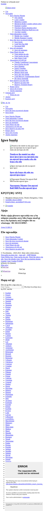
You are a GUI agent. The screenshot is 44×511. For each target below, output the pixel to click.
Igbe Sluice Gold (20, 58)
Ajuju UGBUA (6, 227)
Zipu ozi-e (4, 265)
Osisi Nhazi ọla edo (17, 52)
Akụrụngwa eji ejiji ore (18, 60)
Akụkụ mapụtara (16, 91)
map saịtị (22, 255)
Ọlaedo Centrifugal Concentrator (26, 62)
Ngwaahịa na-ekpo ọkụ (9, 255)
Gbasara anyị (10, 93)
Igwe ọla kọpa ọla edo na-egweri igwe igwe (22, 173)
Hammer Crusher (20, 26)
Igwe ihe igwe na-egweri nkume (21, 40)
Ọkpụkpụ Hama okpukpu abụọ (25, 28)
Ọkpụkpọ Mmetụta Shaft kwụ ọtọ (26, 30)
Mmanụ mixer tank (21, 72)
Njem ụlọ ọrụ (14, 95)
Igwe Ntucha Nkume (17, 16)
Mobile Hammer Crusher (23, 38)
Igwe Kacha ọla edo (21, 64)
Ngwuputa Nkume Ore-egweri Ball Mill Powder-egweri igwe (24, 186)
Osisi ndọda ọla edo (21, 54)
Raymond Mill (19, 46)
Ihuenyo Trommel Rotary (23, 85)
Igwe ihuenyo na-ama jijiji (19, 81)
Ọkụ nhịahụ (18, 18)
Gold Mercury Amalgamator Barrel (26, 76)
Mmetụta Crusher (20, 22)
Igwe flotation (19, 66)
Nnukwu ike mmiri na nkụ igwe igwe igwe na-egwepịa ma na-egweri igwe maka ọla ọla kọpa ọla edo (24, 158)
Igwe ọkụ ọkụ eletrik (21, 74)
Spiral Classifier (20, 68)
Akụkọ (7, 97)
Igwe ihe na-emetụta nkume (30, 259)
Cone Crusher (19, 20)
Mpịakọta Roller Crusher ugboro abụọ (28, 24)
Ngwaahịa (9, 14)
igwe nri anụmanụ (16, 48)
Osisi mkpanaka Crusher (18, 34)
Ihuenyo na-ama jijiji (21, 83)
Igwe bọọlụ (18, 42)
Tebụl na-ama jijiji (20, 70)
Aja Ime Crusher (20, 32)
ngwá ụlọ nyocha (16, 89)
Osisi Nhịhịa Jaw (7, 257)
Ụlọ (6, 12)
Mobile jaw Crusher (21, 36)
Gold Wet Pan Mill (21, 44)
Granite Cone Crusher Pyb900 (12, 261)
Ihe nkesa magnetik (21, 78)
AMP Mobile (31, 255)
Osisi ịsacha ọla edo (21, 56)
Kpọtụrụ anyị (10, 99)
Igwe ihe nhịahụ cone (12, 259)
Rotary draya (14, 87)
